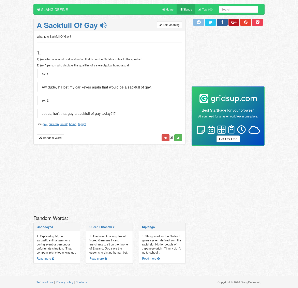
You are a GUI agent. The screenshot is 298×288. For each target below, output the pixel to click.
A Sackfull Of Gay (68, 25)
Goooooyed (45, 227)
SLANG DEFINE (54, 9)
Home (169, 9)
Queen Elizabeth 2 (102, 227)
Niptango (148, 227)
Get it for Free (228, 139)
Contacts (81, 282)
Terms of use (44, 282)
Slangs (187, 9)
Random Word (52, 138)
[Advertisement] (109, 181)
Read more (44, 258)
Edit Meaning (171, 25)
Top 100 (207, 9)
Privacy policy (64, 282)
